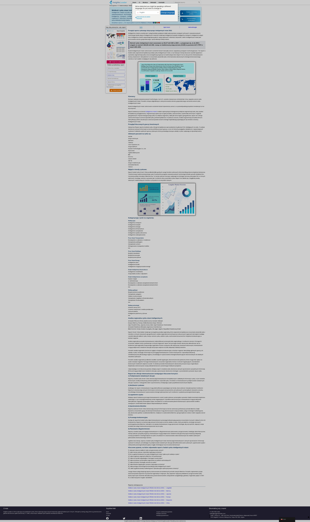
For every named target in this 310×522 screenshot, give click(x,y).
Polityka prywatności (162, 515)
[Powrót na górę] (308, 518)
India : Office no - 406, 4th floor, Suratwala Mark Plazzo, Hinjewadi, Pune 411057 (233, 515)
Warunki (108, 513)
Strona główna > (113, 5)
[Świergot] (131, 519)
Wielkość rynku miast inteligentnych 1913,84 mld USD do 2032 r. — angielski (150, 488)
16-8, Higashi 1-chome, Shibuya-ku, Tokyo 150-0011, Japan (227, 517)
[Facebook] (114, 519)
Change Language (167, 12)
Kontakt (162, 2)
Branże (145, 2)
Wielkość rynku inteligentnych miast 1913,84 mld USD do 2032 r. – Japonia (149, 494)
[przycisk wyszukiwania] (199, 2)
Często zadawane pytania (164, 512)
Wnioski (153, 2)
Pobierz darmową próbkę (191, 13)
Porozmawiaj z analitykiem (191, 19)
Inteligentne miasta (151, 111)
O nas (108, 515)
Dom (134, 2)
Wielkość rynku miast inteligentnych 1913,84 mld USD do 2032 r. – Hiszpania (150, 500)
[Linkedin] (148, 519)
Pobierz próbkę (117, 90)
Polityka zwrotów (161, 513)
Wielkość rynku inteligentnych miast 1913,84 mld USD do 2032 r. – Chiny (149, 503)
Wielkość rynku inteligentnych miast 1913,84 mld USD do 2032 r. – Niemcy (149, 491)
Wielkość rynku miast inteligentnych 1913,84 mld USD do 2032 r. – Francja (149, 497)
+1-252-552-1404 (214, 512)
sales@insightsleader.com (217, 513)
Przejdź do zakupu (117, 62)
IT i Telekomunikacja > (123, 5)
